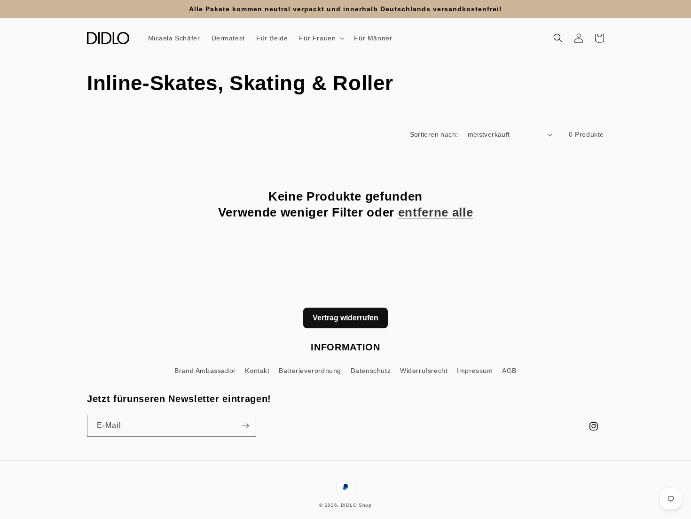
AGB (509, 370)
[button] (320, 38)
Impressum (475, 370)
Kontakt (257, 370)
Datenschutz (371, 370)
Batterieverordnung (310, 370)
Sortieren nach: (434, 134)
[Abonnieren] (245, 426)
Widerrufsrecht (424, 370)
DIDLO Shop (356, 505)
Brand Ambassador (205, 370)
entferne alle (435, 212)
